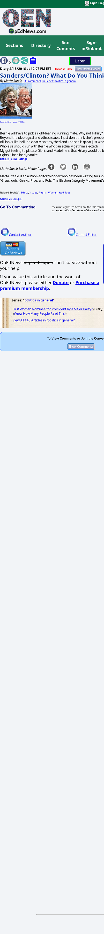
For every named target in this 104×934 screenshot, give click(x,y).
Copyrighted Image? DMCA (12, 122)
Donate (61, 282)
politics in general (38, 300)
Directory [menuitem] (40, 45)
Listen (80, 61)
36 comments (32, 81)
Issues (33, 192)
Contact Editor (86, 235)
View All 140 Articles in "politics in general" (44, 320)
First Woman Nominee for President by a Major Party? (53, 309)
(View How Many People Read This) (40, 313)
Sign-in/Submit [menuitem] (91, 46)
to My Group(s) (11, 198)
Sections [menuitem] (14, 45)
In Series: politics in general (59, 81)
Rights (43, 192)
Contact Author (20, 235)
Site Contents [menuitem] (65, 46)
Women (53, 192)
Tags (64, 192)
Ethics (24, 192)
